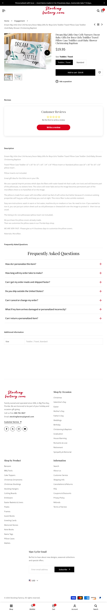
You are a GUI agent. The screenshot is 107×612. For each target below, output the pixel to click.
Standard (80, 62)
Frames (7, 511)
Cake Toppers (9, 475)
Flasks (6, 507)
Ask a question (65, 81)
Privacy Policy (59, 497)
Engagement (19, 21)
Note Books (9, 529)
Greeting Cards (10, 520)
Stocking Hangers (11, 489)
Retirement (58, 447)
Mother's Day (59, 411)
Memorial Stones (11, 525)
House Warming (60, 438)
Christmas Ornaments (13, 479)
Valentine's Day (60, 402)
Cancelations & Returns (63, 484)
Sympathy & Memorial (62, 452)
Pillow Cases (9, 538)
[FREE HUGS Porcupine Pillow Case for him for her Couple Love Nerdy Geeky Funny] (94, 24)
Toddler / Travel (64, 62)
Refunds (57, 502)
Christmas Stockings (12, 484)
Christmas (58, 397)
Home (6, 21)
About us (57, 470)
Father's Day (59, 415)
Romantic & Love (60, 443)
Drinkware (8, 497)
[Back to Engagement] (98, 24)
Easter (56, 406)
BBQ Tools (8, 470)
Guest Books (9, 516)
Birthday (57, 424)
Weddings (58, 420)
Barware (7, 466)
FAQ (55, 489)
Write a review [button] (53, 127)
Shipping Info (59, 479)
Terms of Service (60, 507)
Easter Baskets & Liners (13, 502)
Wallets (7, 543)
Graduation (58, 434)
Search (56, 466)
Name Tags (8, 534)
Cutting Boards (10, 493)
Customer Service (61, 475)
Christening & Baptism (63, 429)
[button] (99, 72)
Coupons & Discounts (62, 493)
